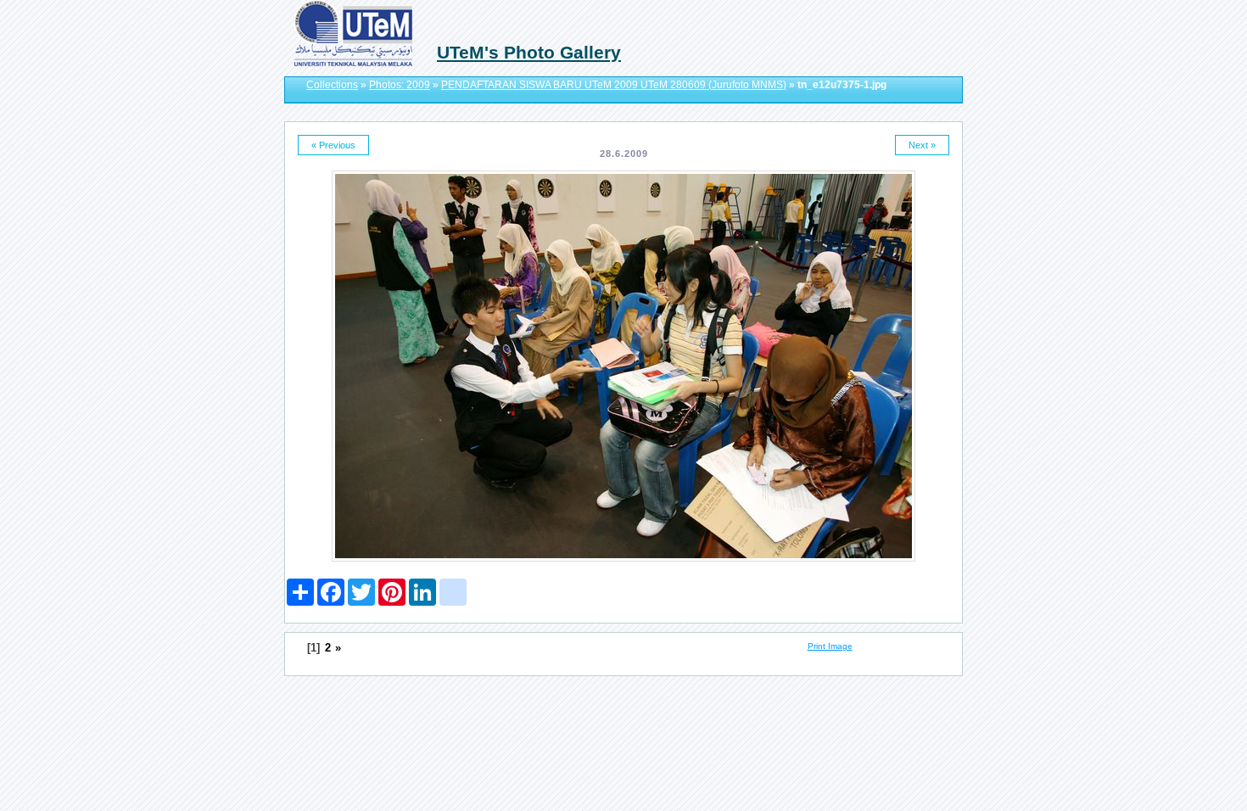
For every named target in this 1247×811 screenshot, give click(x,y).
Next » (922, 145)
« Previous (333, 145)
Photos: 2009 (399, 85)
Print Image (830, 646)
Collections (332, 85)
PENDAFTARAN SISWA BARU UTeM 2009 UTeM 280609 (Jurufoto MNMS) (613, 85)
